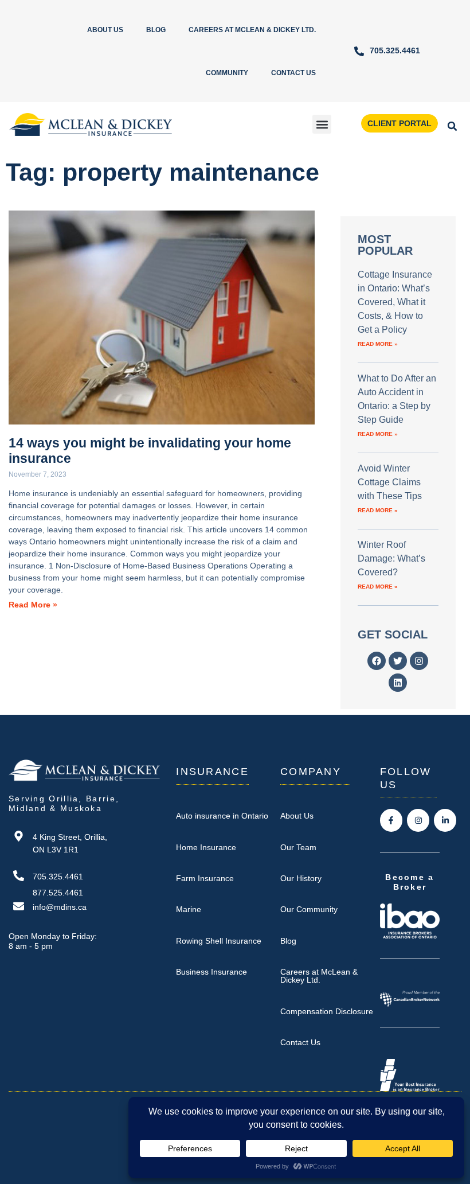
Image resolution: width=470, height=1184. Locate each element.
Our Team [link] (298, 847)
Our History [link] (301, 878)
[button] (321, 124)
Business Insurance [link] (211, 971)
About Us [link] (105, 30)
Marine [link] (188, 909)
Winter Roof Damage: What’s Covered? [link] (391, 558)
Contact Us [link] (293, 73)
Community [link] (227, 73)
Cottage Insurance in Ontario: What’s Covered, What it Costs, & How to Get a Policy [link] (395, 302)
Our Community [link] (309, 909)
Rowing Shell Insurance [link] (218, 940)
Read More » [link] (33, 605)
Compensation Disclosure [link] (326, 1011)
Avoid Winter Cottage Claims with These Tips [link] (390, 482)
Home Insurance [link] (206, 847)
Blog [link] (156, 30)
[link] (387, 51)
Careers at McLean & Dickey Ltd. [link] (252, 30)
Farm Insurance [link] (205, 878)
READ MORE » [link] (378, 344)
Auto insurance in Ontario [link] (222, 815)
